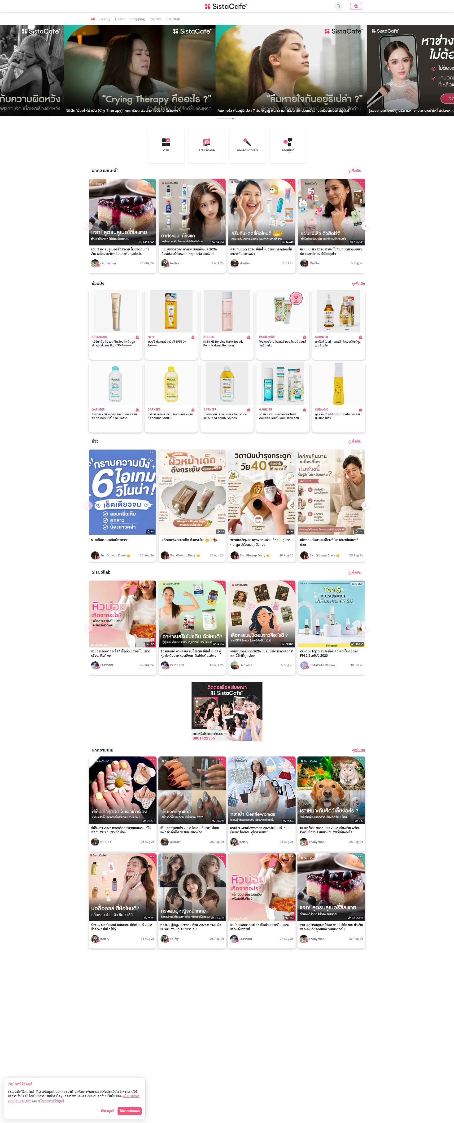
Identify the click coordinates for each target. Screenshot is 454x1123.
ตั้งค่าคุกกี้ (107, 1111)
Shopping (137, 19)
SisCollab (173, 19)
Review (155, 19)
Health (120, 19)
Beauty (105, 19)
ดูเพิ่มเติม (354, 170)
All (93, 19)
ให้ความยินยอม (129, 1111)
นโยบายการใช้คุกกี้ (51, 1101)
